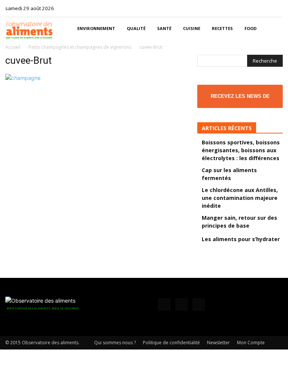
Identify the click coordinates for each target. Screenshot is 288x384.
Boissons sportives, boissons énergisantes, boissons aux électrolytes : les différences (241, 150)
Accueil (12, 47)
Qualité (136, 28)
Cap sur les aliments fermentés (229, 174)
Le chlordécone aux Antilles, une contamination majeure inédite (240, 197)
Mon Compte (251, 342)
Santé (164, 28)
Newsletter (218, 342)
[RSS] (264, 8)
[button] (274, 28)
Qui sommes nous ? (115, 342)
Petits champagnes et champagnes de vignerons (79, 47)
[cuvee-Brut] (22, 78)
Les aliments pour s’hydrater (241, 239)
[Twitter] (277, 8)
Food (250, 28)
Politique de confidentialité (171, 342)
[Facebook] (252, 8)
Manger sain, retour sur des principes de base (239, 221)
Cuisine (191, 28)
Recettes (222, 28)
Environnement (96, 28)
